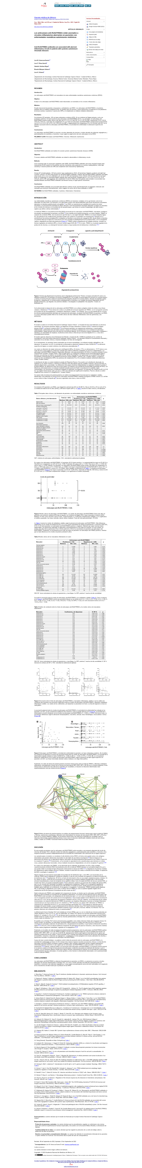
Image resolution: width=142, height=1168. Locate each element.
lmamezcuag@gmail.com (72, 1144)
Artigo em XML (93, 37)
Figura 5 (63, 768)
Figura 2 (47, 470)
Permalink (91, 65)
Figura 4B (37, 716)
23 (38, 925)
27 (42, 946)
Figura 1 (64, 221)
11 (60, 328)
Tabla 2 (38, 523)
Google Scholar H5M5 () (96, 26)
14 (55, 377)
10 (42, 328)
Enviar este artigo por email (96, 49)
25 (75, 926)
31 (44, 946)
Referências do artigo (94, 39)
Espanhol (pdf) (93, 34)
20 (105, 862)
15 (88, 857)
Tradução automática (94, 47)
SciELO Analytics (93, 24)
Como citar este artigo (95, 42)
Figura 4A (92, 711)
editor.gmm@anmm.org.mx (71, 1166)
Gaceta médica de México (45, 17)
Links (53, 975)
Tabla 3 (94, 597)
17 (104, 862)
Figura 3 (39, 599)
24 (40, 925)
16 (49, 860)
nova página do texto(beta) (96, 32)
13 (78, 345)
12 (96, 343)
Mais (89, 59)
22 (70, 908)
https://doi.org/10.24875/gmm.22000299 (43, 26)
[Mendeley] (87, 59)
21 (56, 871)
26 (77, 926)
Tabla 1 (79, 388)
